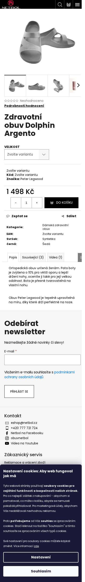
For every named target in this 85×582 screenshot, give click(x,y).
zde (36, 546)
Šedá (46, 244)
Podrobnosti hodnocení (24, 106)
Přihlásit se (19, 391)
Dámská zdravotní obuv (55, 227)
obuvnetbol (19, 438)
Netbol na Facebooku (27, 433)
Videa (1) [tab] (55, 257)
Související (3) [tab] (33, 257)
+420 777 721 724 (24, 428)
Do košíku (64, 202)
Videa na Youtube (24, 443)
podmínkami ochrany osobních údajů (39, 374)
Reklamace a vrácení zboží (24, 462)
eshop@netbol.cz (24, 423)
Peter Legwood (31, 179)
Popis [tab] (13, 257)
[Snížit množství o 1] (16, 202)
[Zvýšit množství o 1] (37, 202)
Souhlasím (41, 571)
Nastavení (41, 557)
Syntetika (48, 239)
